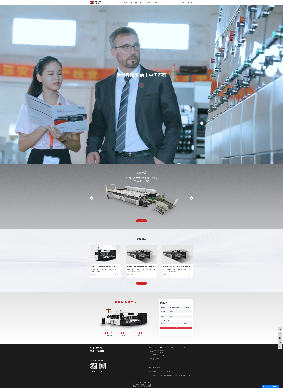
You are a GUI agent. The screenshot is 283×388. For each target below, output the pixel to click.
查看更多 (116, 274)
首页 (125, 2)
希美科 (144, 386)
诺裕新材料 (148, 386)
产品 (131, 2)
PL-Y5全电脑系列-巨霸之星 (154, 354)
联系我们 (155, 2)
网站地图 (144, 382)
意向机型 (163, 307)
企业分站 (138, 382)
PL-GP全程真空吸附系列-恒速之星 (154, 350)
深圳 (143, 384)
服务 (141, 2)
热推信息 (133, 382)
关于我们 (148, 2)
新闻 (136, 2)
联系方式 (163, 316)
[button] (91, 198)
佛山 (138, 384)
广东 (136, 384)
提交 (176, 328)
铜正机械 (140, 386)
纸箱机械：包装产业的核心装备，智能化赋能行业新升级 (177, 267)
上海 (150, 384)
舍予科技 (188, 375)
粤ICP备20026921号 (178, 375)
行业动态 (162, 352)
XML (150, 382)
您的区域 (163, 312)
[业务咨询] (280, 329)
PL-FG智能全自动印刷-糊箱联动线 (154, 358)
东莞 (145, 384)
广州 (141, 384)
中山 (148, 384)
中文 (189, 2)
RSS (148, 382)
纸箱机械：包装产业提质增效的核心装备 (103, 267)
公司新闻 (162, 350)
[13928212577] (280, 334)
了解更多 (141, 221)
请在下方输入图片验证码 (165, 320)
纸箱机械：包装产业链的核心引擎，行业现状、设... (141, 267)
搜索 (184, 2)
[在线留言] (280, 342)
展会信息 (162, 355)
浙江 (152, 384)
